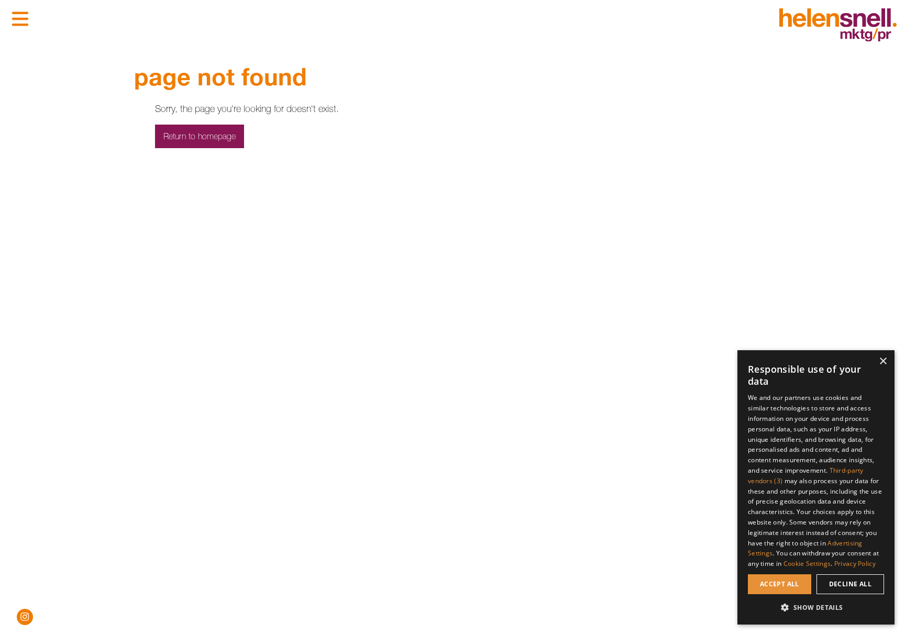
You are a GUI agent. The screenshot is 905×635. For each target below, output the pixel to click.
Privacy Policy (855, 563)
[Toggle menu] (20, 18)
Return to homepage (199, 136)
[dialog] (816, 487)
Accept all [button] (779, 584)
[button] (816, 607)
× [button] (883, 361)
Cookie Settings (807, 563)
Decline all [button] (850, 584)
